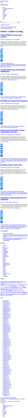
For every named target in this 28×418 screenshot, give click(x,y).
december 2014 (6, 355)
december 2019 (6, 304)
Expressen (3, 65)
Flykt (5, 285)
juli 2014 (5, 361)
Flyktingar (20, 96)
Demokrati (16, 284)
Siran (17, 127)
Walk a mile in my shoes (8, 233)
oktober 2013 (6, 372)
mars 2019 (5, 305)
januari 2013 (5, 382)
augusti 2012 (5, 388)
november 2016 (6, 328)
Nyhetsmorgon (3, 290)
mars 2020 (5, 301)
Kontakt (4, 15)
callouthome (5, 252)
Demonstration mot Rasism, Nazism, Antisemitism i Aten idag (13, 131)
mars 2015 (5, 352)
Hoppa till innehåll (4, 1)
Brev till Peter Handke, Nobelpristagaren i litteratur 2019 (14, 238)
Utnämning (5, 276)
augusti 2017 (5, 318)
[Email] (14, 58)
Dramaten (20, 284)
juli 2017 (5, 319)
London (21, 287)
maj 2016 (5, 335)
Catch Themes (17, 401)
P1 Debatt (9, 290)
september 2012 (6, 387)
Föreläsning (13, 285)
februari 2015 (6, 353)
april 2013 (5, 379)
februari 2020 (6, 302)
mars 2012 (5, 394)
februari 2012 (6, 395)
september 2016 (6, 331)
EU (20, 226)
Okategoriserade (6, 264)
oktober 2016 (6, 329)
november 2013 (6, 370)
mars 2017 (5, 323)
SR (21, 97)
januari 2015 (5, 354)
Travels (4, 274)
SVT (5, 194)
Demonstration (16, 159)
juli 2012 (5, 389)
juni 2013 (5, 376)
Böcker (4, 249)
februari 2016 (6, 339)
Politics (4, 265)
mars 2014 (5, 366)
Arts (4, 246)
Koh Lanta (8, 287)
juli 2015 (5, 347)
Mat (4, 258)
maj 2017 (5, 321)
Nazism (14, 160)
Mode (6, 126)
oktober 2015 (6, 343)
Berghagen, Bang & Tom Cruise (11, 165)
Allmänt (4, 245)
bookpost (5, 250)
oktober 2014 (6, 357)
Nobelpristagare (20, 160)
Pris (4, 267)
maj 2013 (5, 377)
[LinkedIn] (14, 56)
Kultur (11, 63)
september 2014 (6, 359)
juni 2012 (5, 390)
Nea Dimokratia (21, 227)
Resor (9, 126)
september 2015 (6, 345)
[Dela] (14, 61)
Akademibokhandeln (10, 64)
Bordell (2, 127)
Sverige (4, 294)
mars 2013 (5, 380)
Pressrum (5, 14)
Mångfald (16, 289)
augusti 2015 (5, 346)
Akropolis (15, 158)
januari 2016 (5, 340)
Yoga (11, 295)
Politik (10, 96)
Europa (25, 284)
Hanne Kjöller (16, 65)
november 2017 (6, 314)
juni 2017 (5, 320)
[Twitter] (14, 54)
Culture (4, 253)
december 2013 (6, 369)
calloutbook (5, 251)
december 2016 (6, 327)
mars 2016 (5, 338)
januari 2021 (5, 300)
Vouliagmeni (17, 228)
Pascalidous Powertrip (19, 290)
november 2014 (6, 356)
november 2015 (6, 342)
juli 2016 (5, 333)
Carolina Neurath (4, 193)
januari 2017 (5, 326)
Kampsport (2, 287)
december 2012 (6, 383)
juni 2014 (5, 362)
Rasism (25, 160)
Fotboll (23, 96)
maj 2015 (5, 349)
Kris (5, 160)
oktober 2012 (6, 386)
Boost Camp (7, 284)
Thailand (21, 294)
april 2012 (5, 393)
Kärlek (18, 287)
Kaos (20, 65)
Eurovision (3, 285)
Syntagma (3, 162)
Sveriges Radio (9, 294)
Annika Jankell (21, 192)
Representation (7, 228)
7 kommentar (17, 39)
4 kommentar (16, 103)
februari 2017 (6, 325)
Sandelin (9, 66)
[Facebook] (14, 50)
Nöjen (12, 191)
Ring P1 (16, 292)
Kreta (12, 287)
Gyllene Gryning (8, 65)
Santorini (24, 292)
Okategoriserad (6, 263)
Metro (2, 66)
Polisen (2, 228)
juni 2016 (5, 334)
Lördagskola (10, 97)
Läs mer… (15, 79)
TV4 (24, 294)
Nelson (5, 66)
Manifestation (9, 160)
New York (20, 289)
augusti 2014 (5, 360)
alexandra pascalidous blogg (11, 192)
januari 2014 (5, 368)
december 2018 (6, 308)
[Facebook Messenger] (14, 52)
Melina (8, 289)
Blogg (4, 16)
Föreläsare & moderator (8, 8)
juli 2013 (5, 375)
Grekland (22, 159)
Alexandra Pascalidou (5, 24)
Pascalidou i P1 (17, 97)
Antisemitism (3, 159)
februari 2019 (6, 306)
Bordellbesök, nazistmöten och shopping (14, 101)
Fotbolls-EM (24, 226)
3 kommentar (17, 167)
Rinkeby (20, 292)
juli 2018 (5, 312)
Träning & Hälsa (6, 273)
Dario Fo (11, 159)
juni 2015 (5, 348)
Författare (5, 9)
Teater (4, 271)
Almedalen (23, 281)
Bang (25, 192)
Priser (4, 10)
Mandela (23, 65)
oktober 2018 (6, 309)
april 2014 (5, 365)
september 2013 (6, 373)
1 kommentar (15, 74)
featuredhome (6, 256)
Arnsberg (17, 64)
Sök (1, 21)
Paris (14, 290)
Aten (24, 126)
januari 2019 (5, 307)
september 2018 (6, 311)
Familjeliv (7, 96)
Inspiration (18, 285)
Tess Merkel (16, 294)
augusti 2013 (5, 374)
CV (4, 13)
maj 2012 (5, 392)
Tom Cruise (9, 194)
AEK (16, 96)
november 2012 (6, 384)
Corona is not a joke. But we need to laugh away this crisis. (15, 234)
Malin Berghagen (23, 193)
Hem (4, 7)
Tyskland (12, 228)
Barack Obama (22, 64)
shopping (13, 127)
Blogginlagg (7, 63)
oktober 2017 (6, 315)
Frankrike (8, 285)
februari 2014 (6, 367)
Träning (4, 272)
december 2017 (6, 313)
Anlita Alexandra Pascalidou (6, 28)
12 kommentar (17, 134)
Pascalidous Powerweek (5, 292)
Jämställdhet (14, 227)
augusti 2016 (5, 332)
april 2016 (5, 336)
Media (4, 12)
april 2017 (5, 322)
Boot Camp (13, 284)
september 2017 (6, 316)
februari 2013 (6, 381)
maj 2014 (5, 363)
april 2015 (5, 350)
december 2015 (6, 341)
